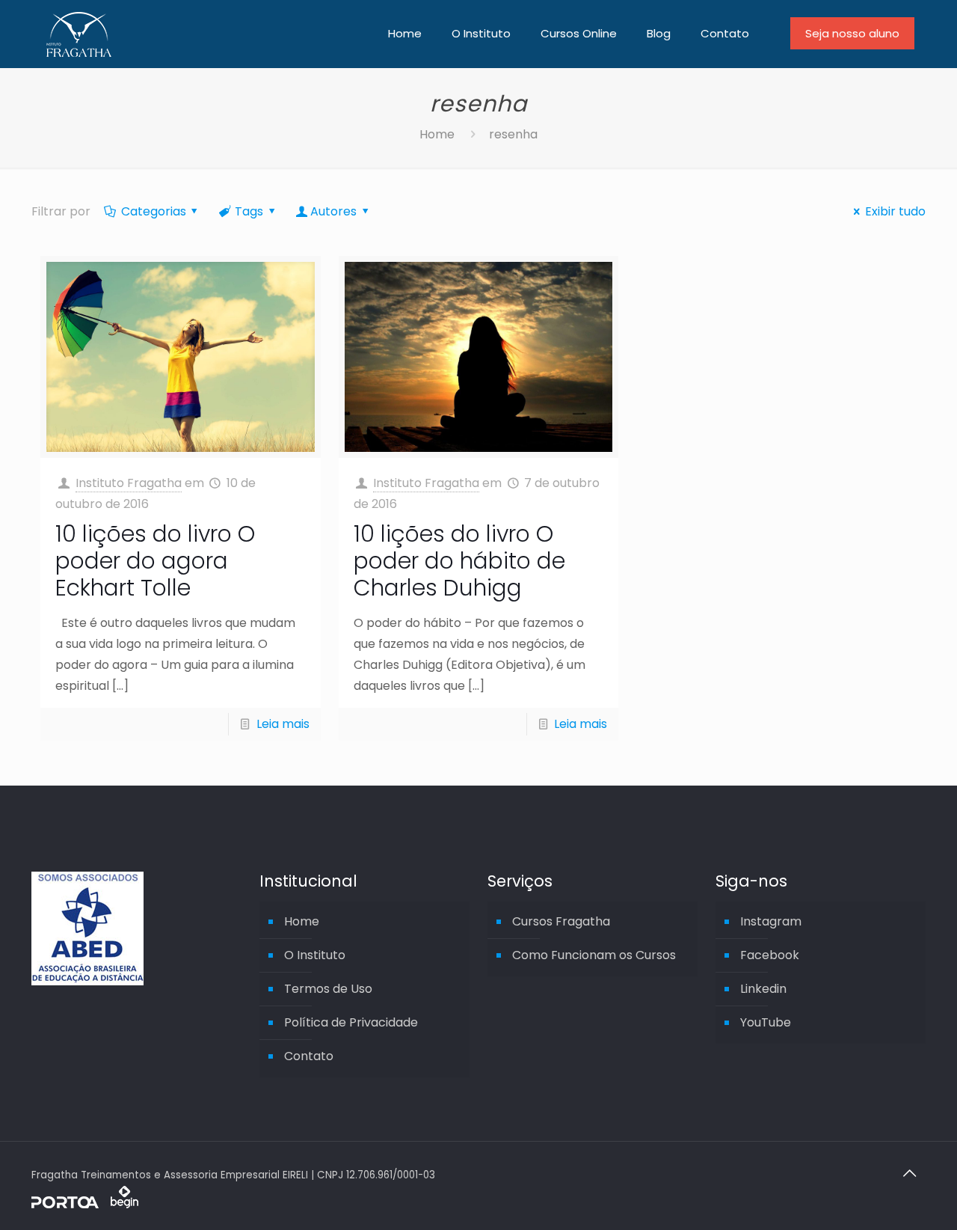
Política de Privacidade (351, 1022)
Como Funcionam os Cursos (594, 955)
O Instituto (314, 955)
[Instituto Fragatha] (78, 33)
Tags (249, 211)
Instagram (770, 921)
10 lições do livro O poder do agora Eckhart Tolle (155, 561)
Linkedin (763, 988)
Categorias (153, 211)
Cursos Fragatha (561, 921)
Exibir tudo (895, 211)
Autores (333, 211)
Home (437, 134)
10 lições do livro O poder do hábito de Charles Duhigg (459, 561)
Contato (308, 1056)
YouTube (765, 1022)
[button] (24, 1210)
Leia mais (283, 723)
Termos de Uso (328, 988)
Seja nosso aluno (852, 33)
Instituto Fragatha (129, 483)
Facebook (769, 955)
